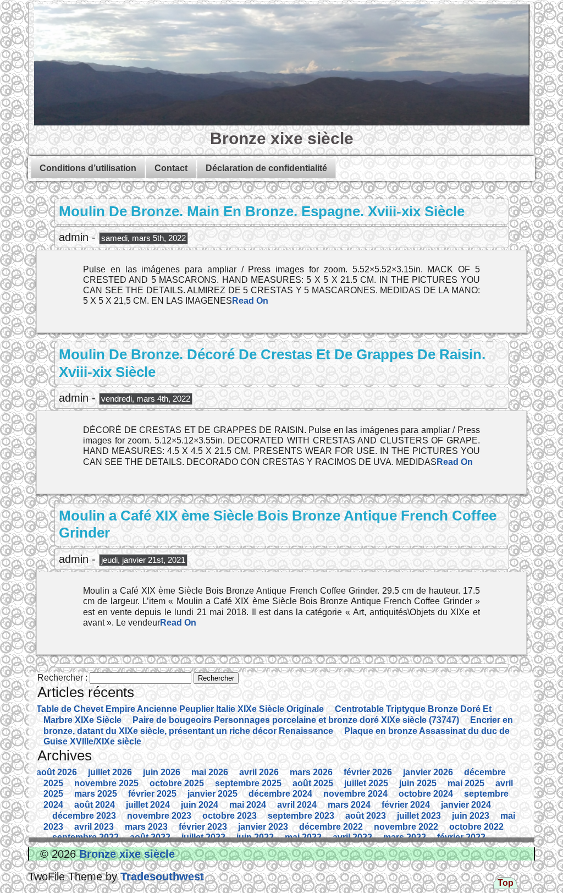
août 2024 (94, 804)
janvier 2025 (212, 793)
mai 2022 (303, 837)
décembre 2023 (84, 815)
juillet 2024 (148, 804)
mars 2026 (311, 772)
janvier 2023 (263, 826)
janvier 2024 (466, 804)
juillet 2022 (203, 837)
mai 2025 (466, 783)
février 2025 (152, 793)
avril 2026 (259, 772)
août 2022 (150, 837)
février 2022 (461, 837)
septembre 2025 (248, 783)
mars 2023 (146, 826)
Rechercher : (62, 677)
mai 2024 (247, 804)
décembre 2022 (331, 826)
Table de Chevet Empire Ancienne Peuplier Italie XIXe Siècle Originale (180, 709)
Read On (250, 300)
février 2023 (203, 826)
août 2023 (365, 815)
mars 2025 (95, 793)
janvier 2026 (428, 772)
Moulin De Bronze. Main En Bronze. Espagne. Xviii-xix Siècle (262, 211)
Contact (170, 168)
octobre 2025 (177, 783)
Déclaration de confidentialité (266, 168)
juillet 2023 (419, 815)
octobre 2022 (476, 826)
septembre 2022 (85, 837)
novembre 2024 (355, 793)
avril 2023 (94, 826)
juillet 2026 (110, 772)
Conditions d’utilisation (88, 168)
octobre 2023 (229, 815)
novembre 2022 (406, 826)
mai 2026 (209, 772)
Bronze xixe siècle (282, 138)
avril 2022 (352, 837)
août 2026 (56, 772)
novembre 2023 (159, 815)
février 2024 (406, 804)
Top (506, 882)
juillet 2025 (366, 783)
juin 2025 (418, 783)
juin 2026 (161, 772)
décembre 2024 (280, 793)
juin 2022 (255, 837)
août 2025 (312, 783)
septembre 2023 (301, 815)
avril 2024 (297, 804)
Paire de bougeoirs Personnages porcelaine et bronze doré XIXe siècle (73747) (296, 720)
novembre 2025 (106, 783)
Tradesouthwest (160, 876)
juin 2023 (470, 815)
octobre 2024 (426, 793)
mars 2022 (404, 837)
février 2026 (368, 772)
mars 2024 (349, 804)
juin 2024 (199, 804)
